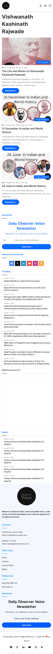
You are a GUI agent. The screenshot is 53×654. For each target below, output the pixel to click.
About (4, 557)
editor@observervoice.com (18, 544)
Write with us (7, 587)
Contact (5, 561)
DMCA (4, 569)
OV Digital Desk (9, 68)
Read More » (10, 91)
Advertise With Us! (9, 583)
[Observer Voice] (6, 5)
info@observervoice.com (17, 535)
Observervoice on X (11, 370)
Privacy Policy (8, 565)
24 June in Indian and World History (24, 186)
